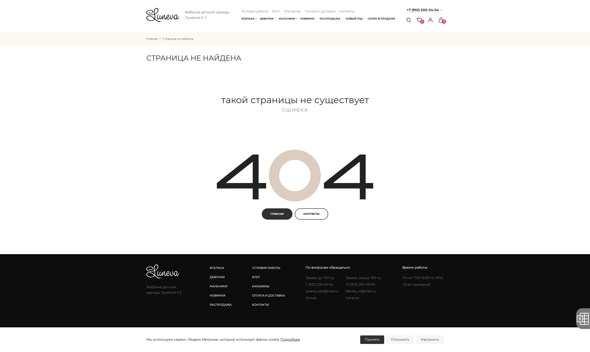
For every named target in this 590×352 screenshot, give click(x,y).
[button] (430, 20)
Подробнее (290, 339)
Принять (372, 339)
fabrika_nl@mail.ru (360, 291)
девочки (217, 277)
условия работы (266, 268)
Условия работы (255, 11)
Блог (276, 11)
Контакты (347, 11)
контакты (311, 214)
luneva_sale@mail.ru (322, 291)
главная (277, 214)
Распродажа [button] (330, 18)
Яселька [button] (248, 18)
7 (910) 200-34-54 (319, 284)
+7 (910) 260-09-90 (360, 284)
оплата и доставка (268, 295)
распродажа (221, 304)
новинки (217, 295)
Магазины (292, 11)
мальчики (218, 286)
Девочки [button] (266, 18)
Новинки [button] (307, 18)
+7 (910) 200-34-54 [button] (423, 10)
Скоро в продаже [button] (381, 18)
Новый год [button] (354, 18)
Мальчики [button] (287, 18)
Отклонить (400, 339)
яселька (217, 268)
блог (256, 277)
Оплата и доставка (320, 11)
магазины (260, 286)
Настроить (430, 339)
